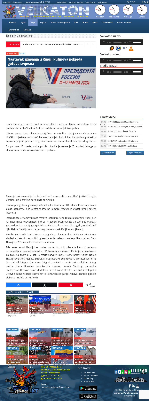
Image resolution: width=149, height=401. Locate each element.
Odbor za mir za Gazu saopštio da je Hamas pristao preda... (39, 312)
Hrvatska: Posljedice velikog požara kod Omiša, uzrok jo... (17, 343)
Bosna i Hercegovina (60, 22)
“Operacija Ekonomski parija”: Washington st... (83, 310)
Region (43, 22)
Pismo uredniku (124, 22)
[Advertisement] (59, 115)
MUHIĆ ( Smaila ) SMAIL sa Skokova (122, 146)
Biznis (85, 22)
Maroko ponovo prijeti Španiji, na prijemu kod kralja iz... (61, 312)
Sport (94, 22)
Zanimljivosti (107, 22)
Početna (12, 22)
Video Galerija (90, 2)
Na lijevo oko (102, 2)
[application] (121, 42)
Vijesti (23, 22)
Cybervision (129, 396)
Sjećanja (27, 30)
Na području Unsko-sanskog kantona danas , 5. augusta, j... (62, 344)
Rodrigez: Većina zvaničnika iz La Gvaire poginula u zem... (61, 363)
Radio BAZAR (61, 2)
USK (76, 22)
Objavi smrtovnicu (135, 153)
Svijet (32, 22)
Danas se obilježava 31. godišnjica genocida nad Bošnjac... (17, 363)
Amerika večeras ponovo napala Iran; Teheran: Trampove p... (39, 363)
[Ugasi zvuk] (130, 41)
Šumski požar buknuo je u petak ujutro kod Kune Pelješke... (38, 344)
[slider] (137, 42)
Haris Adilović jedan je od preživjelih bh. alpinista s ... (84, 343)
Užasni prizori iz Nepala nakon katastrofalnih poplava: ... (15, 312)
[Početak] (104, 41)
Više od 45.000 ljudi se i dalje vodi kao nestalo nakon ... (84, 362)
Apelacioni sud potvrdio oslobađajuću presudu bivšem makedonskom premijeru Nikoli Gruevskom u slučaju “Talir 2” (75, 44)
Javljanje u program (76, 2)
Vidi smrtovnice (108, 153)
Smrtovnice (14, 30)
